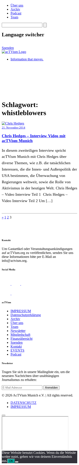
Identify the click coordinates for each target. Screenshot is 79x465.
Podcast (16, 13)
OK (11, 461)
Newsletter (18, 331)
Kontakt (16, 346)
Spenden (8, 48)
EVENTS (17, 350)
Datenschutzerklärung (26, 315)
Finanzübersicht (21, 338)
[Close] (3, 415)
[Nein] (16, 462)
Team (14, 17)
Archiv (15, 9)
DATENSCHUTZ (23, 403)
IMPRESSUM (21, 311)
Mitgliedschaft (20, 334)
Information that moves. (27, 59)
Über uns (17, 5)
